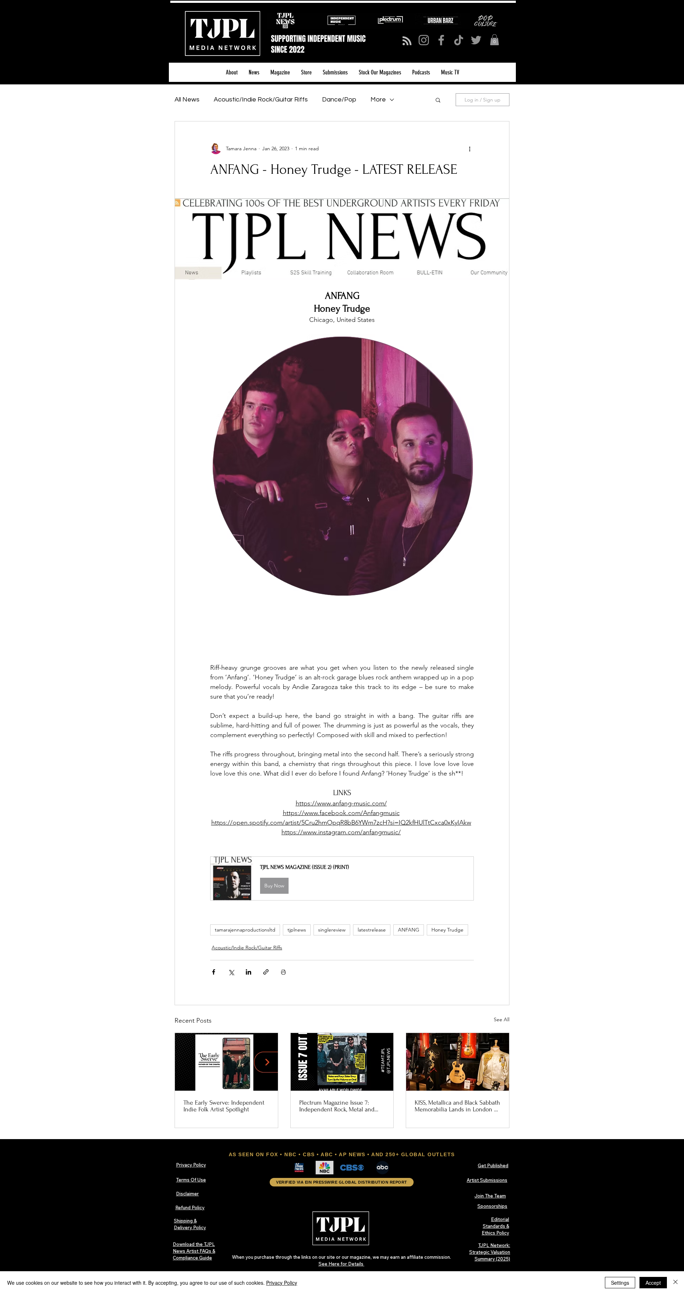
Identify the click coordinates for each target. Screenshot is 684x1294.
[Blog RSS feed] (407, 41)
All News (187, 99)
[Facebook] (441, 40)
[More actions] (469, 148)
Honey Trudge (447, 930)
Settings (620, 1282)
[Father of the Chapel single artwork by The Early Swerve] (226, 1062)
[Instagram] (424, 40)
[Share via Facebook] (213, 972)
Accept (653, 1282)
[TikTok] (459, 40)
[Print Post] (283, 972)
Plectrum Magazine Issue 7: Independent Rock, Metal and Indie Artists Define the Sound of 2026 (338, 1106)
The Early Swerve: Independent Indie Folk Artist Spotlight (223, 1106)
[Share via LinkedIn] (248, 972)
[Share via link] (266, 972)
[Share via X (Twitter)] (231, 972)
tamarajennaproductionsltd (245, 930)
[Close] (675, 1282)
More (378, 99)
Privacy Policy (281, 1282)
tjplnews (296, 930)
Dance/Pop (339, 99)
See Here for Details (341, 1264)
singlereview (332, 930)
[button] (494, 39)
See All (501, 1019)
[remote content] (342, 635)
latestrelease (372, 930)
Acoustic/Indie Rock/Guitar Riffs (261, 99)
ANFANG (408, 930)
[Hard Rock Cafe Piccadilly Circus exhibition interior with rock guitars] (457, 1062)
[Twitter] (476, 40)
